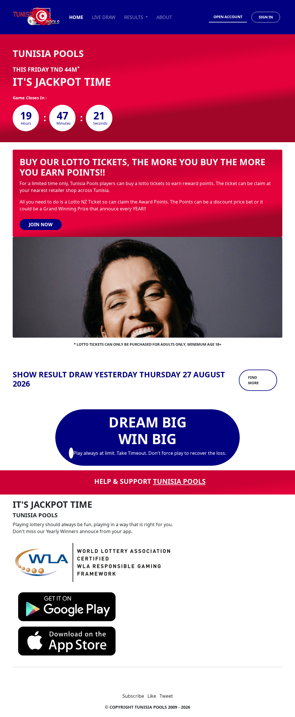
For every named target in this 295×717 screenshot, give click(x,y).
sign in (266, 17)
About (164, 17)
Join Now (40, 224)
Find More (253, 380)
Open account (227, 16)
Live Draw (104, 17)
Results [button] (134, 17)
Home (76, 17)
